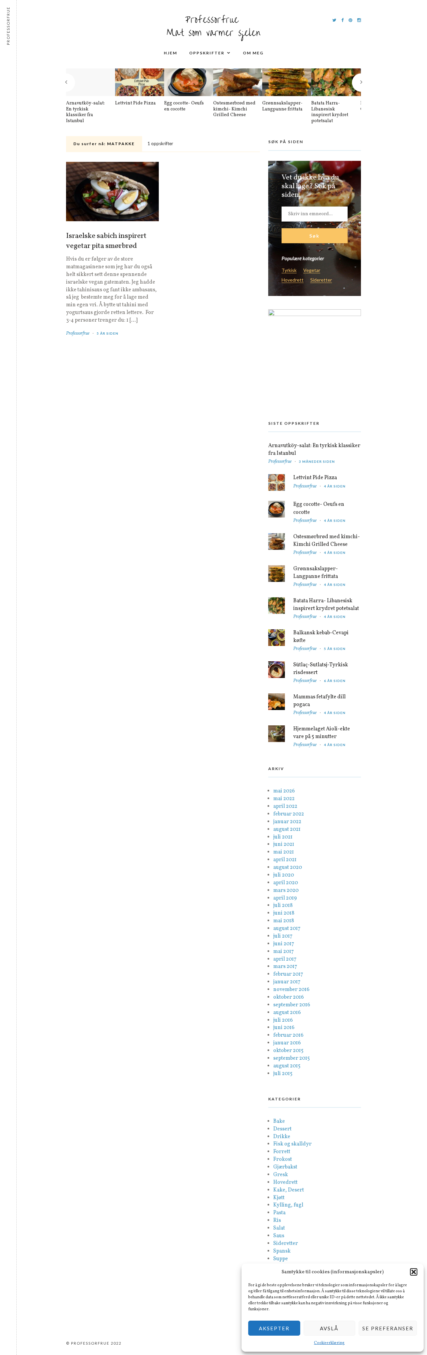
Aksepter (274, 1328)
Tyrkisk (289, 270)
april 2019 (285, 898)
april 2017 (285, 959)
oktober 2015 (288, 1050)
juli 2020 (283, 875)
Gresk (280, 1174)
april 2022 (285, 806)
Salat (279, 1228)
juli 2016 (283, 1020)
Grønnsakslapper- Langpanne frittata (282, 106)
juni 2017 (283, 944)
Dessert (282, 1129)
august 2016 (287, 1012)
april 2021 (285, 860)
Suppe (280, 1259)
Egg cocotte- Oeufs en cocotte (184, 106)
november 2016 (291, 989)
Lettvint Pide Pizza (135, 103)
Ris (277, 1220)
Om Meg (253, 52)
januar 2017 (287, 982)
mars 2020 (286, 890)
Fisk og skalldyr (292, 1144)
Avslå (329, 1328)
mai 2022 (284, 798)
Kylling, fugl (288, 1205)
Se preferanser (387, 1328)
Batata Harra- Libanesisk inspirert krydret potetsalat (329, 112)
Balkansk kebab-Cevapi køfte (321, 636)
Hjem (170, 52)
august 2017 (287, 928)
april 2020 (285, 883)
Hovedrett (293, 280)
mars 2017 (285, 966)
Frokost (282, 1159)
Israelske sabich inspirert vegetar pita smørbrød (106, 241)
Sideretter (321, 280)
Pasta (279, 1213)
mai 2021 (283, 852)
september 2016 (291, 1005)
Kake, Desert (288, 1190)
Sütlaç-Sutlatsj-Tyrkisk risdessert (320, 668)
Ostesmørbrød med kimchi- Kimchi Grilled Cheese (234, 109)
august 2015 (287, 1066)
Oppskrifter (207, 52)
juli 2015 (283, 1073)
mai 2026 (284, 791)
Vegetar (311, 270)
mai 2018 (283, 921)
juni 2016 (284, 1027)
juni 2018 (283, 913)
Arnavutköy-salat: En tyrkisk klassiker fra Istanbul (85, 112)
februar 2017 (288, 974)
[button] (413, 1272)
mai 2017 (283, 951)
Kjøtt (279, 1198)
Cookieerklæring (329, 1343)
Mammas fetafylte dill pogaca (319, 700)
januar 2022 (287, 821)
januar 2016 (287, 1043)
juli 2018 (283, 905)
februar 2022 (288, 814)
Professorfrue (77, 333)
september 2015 (291, 1058)
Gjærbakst (285, 1167)
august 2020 (287, 867)
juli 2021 (283, 837)
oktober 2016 (288, 997)
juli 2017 (283, 936)
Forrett (281, 1151)
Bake (279, 1121)
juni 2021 (283, 844)
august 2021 (287, 829)
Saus (278, 1236)
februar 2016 (288, 1035)
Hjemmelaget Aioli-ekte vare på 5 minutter (321, 732)
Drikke (281, 1136)
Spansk (282, 1251)
